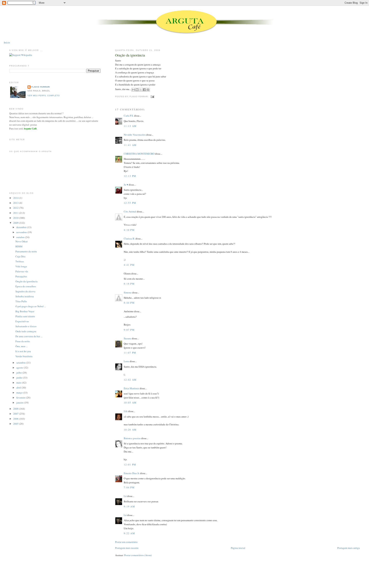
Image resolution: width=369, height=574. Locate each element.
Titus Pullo (21, 301)
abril (19, 387)
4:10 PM (129, 230)
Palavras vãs (21, 271)
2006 (16, 418)
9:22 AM (129, 533)
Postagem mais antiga (348, 548)
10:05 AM (130, 402)
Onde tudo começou (25, 331)
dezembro (21, 227)
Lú (125, 496)
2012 (16, 208)
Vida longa (21, 266)
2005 (16, 423)
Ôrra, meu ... (21, 346)
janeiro (20, 402)
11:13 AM (130, 126)
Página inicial (238, 548)
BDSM (18, 246)
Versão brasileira (23, 356)
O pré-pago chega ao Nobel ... (30, 306)
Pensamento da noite (26, 251)
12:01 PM (130, 464)
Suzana (127, 338)
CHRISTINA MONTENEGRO (139, 153)
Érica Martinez (131, 388)
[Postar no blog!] (137, 90)
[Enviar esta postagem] (152, 96)
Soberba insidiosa (24, 296)
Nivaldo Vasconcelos (135, 134)
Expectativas (22, 321)
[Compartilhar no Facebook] (144, 90)
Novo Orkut (21, 241)
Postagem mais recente (127, 548)
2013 (16, 203)
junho (19, 377)
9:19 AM (129, 506)
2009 (16, 222)
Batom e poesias (132, 438)
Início (7, 42)
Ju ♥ (126, 184)
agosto (20, 367)
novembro (21, 232)
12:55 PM (130, 203)
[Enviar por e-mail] (133, 90)
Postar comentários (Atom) (138, 555)
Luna (126, 361)
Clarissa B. (129, 238)
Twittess (19, 261)
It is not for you (23, 351)
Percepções (21, 276)
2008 (16, 408)
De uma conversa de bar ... (28, 336)
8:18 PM (129, 283)
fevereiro (21, 397)
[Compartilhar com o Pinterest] (148, 90)
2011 (16, 213)
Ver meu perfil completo (43, 95)
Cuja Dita (20, 256)
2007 (16, 413)
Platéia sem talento (25, 316)
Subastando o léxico (26, 326)
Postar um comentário (126, 542)
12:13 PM (130, 176)
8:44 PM (129, 302)
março (19, 392)
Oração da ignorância (130, 55)
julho (19, 372)
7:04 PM (129, 487)
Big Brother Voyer (24, 311)
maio (19, 382)
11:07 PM (130, 352)
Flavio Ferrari (40, 87)
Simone (128, 292)
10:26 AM (130, 429)
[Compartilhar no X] (141, 90)
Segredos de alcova (25, 291)
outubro (20, 237)
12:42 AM (130, 379)
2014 (16, 198)
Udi (126, 411)
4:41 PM (129, 265)
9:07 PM (129, 329)
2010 (16, 217)
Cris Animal (130, 211)
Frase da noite (22, 341)
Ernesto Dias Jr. (132, 473)
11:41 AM (130, 145)
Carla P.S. (129, 115)
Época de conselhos (25, 286)
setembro (21, 362)
